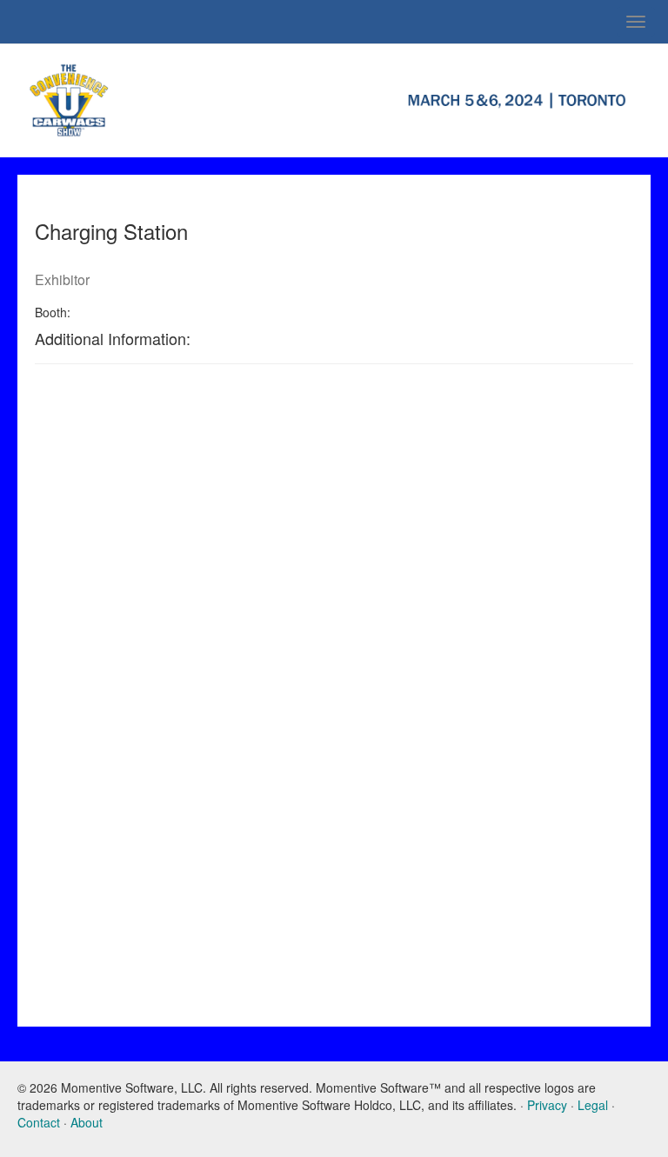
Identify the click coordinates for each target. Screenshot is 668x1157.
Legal (593, 1105)
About (86, 1122)
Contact (38, 1122)
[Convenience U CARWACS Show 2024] (167, 98)
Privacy (547, 1105)
